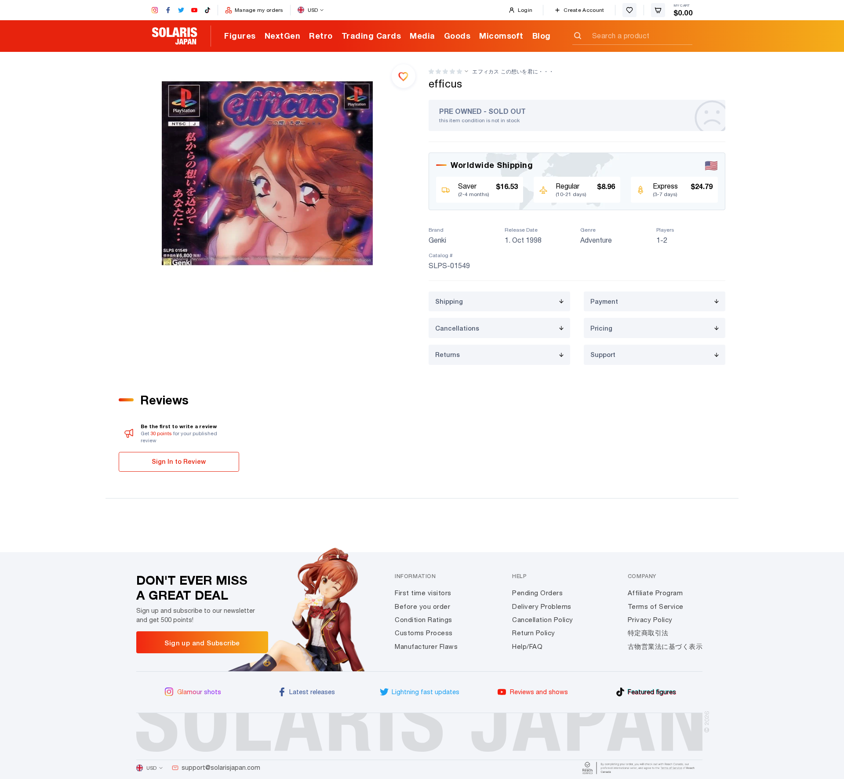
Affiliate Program (655, 593)
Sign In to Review (179, 461)
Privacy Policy (650, 619)
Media (422, 35)
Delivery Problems (541, 606)
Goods (457, 35)
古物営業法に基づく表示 (665, 646)
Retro (321, 35)
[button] (445, 71)
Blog (541, 35)
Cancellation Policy (542, 619)
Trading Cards (371, 35)
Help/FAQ (527, 646)
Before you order (422, 606)
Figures (240, 35)
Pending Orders (537, 593)
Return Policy (533, 633)
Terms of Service (656, 606)
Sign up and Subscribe (202, 643)
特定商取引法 (648, 633)
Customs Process (424, 633)
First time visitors (423, 593)
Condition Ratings (423, 619)
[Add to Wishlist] (403, 76)
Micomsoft (501, 35)
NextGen (283, 35)
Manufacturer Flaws (426, 646)
